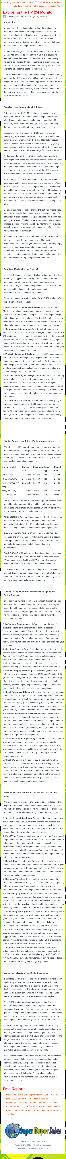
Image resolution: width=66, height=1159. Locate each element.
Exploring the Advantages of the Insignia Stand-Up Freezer (32, 1102)
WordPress (24, 1156)
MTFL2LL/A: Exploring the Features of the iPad (27, 1099)
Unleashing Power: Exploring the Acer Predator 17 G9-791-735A (34, 1095)
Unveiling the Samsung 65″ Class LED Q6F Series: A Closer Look (32, 2)
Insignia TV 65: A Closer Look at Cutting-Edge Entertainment (33, 1106)
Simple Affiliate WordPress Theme (43, 1156)
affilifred (43, 17)
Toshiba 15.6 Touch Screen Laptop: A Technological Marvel (36, 6)
